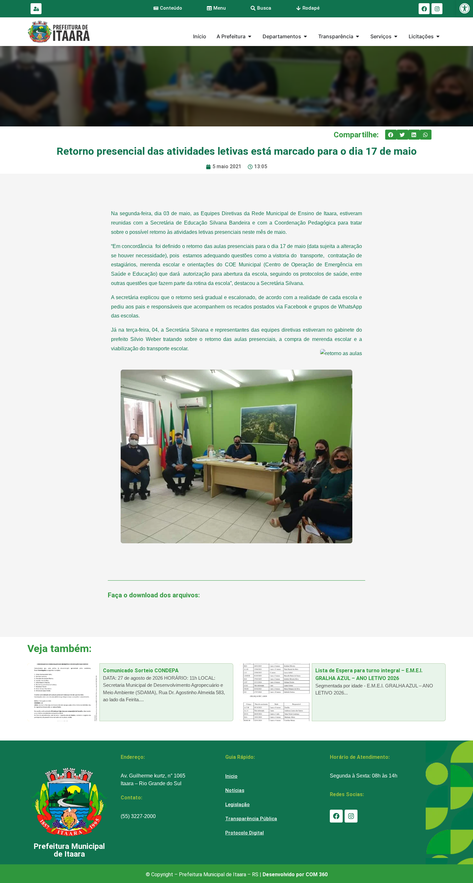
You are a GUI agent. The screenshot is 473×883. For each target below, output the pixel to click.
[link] (464, 8)
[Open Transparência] (357, 36)
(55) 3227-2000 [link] (138, 816)
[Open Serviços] (395, 36)
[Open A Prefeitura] (249, 36)
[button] (391, 135)
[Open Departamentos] (305, 36)
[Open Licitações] (438, 36)
